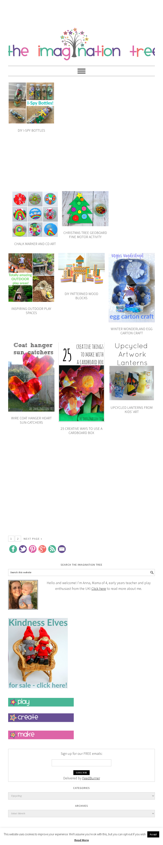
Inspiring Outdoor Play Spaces (31, 310)
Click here (98, 588)
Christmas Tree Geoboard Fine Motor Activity (85, 234)
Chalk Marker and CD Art (35, 243)
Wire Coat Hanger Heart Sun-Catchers (31, 420)
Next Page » (33, 538)
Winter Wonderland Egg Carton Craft (131, 331)
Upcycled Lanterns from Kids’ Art (132, 409)
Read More (81, 840)
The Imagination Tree (81, 42)
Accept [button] (153, 834)
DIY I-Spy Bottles (31, 130)
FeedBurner (91, 778)
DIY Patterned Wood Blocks (81, 295)
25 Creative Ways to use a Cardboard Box (81, 430)
